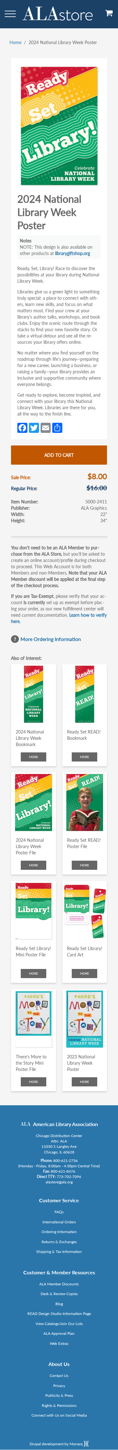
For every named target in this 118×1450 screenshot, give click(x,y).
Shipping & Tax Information (59, 1251)
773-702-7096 (69, 1176)
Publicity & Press (59, 1395)
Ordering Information (59, 1231)
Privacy (59, 1385)
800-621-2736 (65, 1160)
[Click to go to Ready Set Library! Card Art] (84, 911)
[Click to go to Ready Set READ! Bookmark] (84, 694)
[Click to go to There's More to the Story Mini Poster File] (33, 1019)
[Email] (46, 427)
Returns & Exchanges (59, 1241)
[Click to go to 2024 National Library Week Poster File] (33, 802)
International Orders (59, 1222)
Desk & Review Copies (59, 1293)
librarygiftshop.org (72, 253)
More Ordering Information (50, 639)
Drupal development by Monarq (57, 1444)
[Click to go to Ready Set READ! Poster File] (84, 802)
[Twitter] (34, 427)
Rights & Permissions (59, 1405)
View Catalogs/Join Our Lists (59, 1323)
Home (15, 42)
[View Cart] (109, 15)
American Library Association (65, 1124)
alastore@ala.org (59, 1182)
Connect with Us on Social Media (59, 1415)
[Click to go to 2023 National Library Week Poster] (84, 1019)
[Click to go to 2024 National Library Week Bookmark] (33, 694)
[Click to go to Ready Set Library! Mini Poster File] (33, 911)
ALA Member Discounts (59, 1284)
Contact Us (59, 1375)
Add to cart (59, 455)
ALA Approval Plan (59, 1333)
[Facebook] (22, 427)
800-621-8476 (63, 1171)
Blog (59, 1303)
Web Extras (59, 1343)
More (33, 757)
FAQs (59, 1211)
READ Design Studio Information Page (59, 1313)
